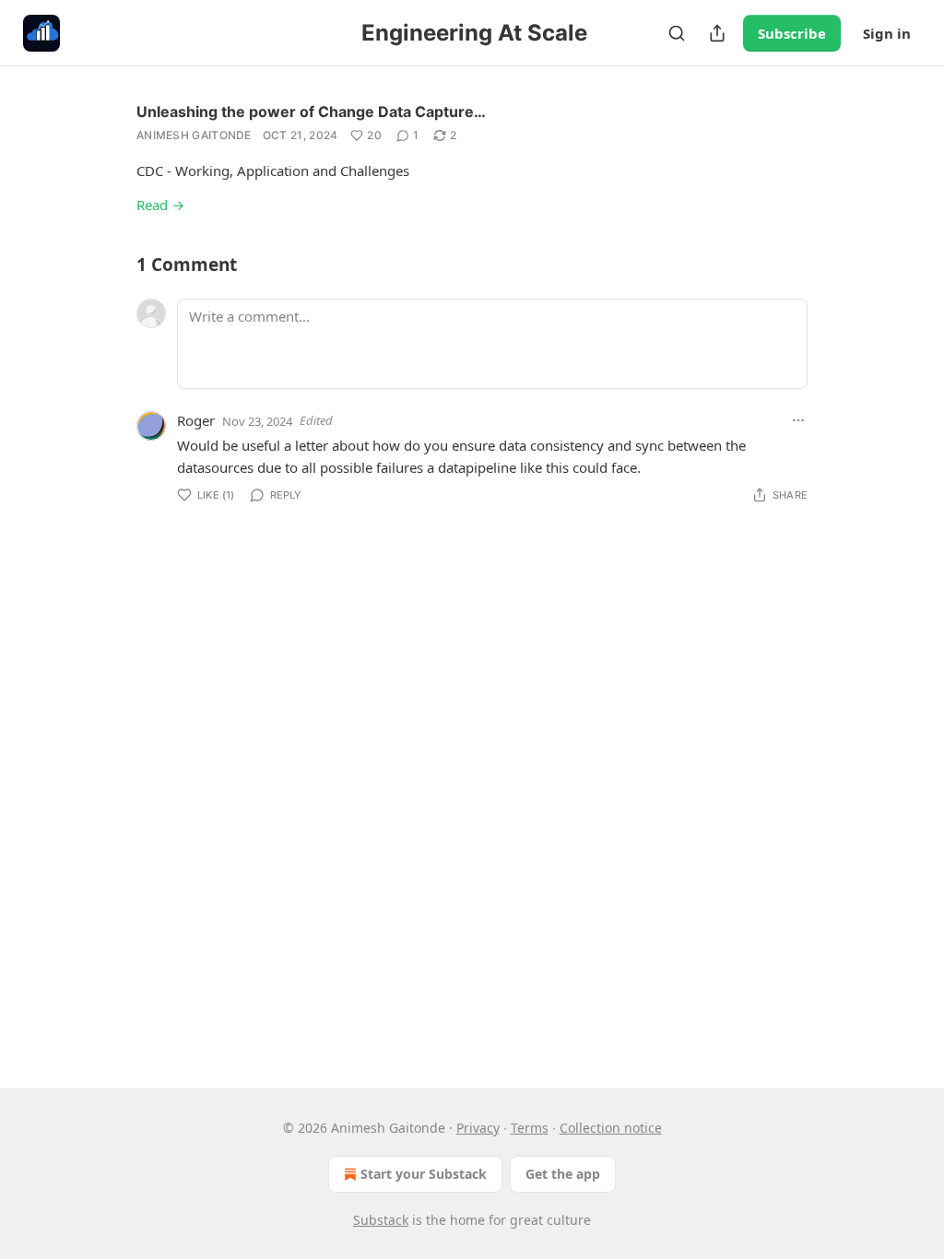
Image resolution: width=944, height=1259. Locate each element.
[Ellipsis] (798, 420)
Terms (530, 1127)
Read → (160, 204)
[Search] (676, 33)
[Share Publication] (717, 33)
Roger (196, 420)
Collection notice (611, 1127)
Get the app (562, 1174)
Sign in (887, 33)
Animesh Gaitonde (194, 135)
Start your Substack (423, 1174)
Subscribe (792, 33)
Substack (380, 1220)
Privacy (478, 1127)
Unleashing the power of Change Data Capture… (311, 111)
